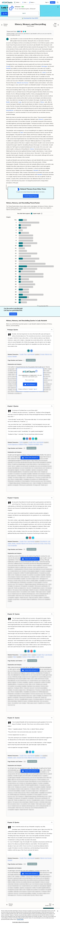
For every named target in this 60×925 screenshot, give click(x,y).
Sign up (52, 2)
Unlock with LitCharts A (31, 457)
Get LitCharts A (31, 384)
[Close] (57, 911)
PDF (5, 13)
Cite (31, 360)
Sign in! (35, 389)
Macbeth (36, 170)
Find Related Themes (30, 196)
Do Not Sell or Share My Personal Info (20, 922)
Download (13, 314)
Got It (23, 13)
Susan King (5, 10)
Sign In (47, 2)
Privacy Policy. (20, 919)
